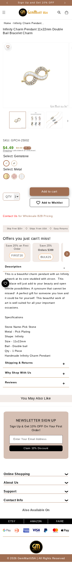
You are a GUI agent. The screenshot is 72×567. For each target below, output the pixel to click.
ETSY (11, 521)
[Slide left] (4, 121)
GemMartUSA (27, 558)
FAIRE (60, 521)
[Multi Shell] (14, 163)
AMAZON (36, 521)
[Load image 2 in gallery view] (36, 120)
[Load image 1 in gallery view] (17, 120)
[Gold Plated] (6, 176)
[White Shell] (6, 163)
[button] (59, 12)
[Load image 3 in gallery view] (54, 120)
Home (7, 23)
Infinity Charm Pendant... (23, 23)
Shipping (7, 150)
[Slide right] (68, 121)
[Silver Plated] (22, 176)
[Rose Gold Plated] (14, 176)
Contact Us (10, 215)
